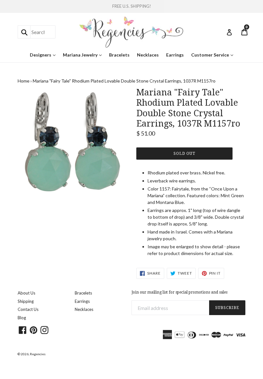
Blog (22, 317)
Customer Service (213, 54)
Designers (44, 54)
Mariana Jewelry (84, 54)
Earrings (175, 54)
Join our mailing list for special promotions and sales (179, 292)
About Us (26, 292)
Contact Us (28, 309)
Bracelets (119, 54)
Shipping (26, 301)
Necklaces (148, 54)
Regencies (38, 354)
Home (24, 81)
